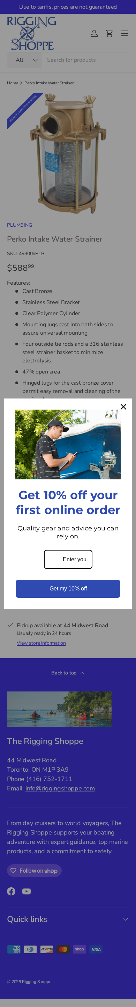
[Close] (123, 406)
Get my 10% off (68, 588)
